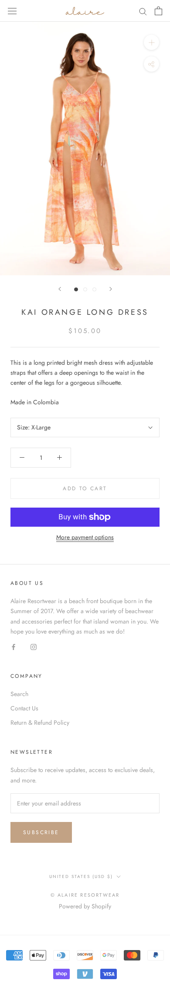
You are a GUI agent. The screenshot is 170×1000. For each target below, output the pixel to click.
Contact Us (24, 708)
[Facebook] (13, 646)
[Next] (110, 289)
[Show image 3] (94, 289)
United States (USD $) (81, 876)
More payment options (85, 537)
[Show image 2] (85, 289)
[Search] (143, 10)
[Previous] (59, 289)
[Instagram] (34, 646)
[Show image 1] (76, 289)
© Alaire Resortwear (85, 894)
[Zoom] (151, 42)
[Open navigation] (12, 10)
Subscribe (41, 832)
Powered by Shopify (85, 906)
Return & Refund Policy (39, 722)
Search (19, 694)
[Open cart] (158, 11)
